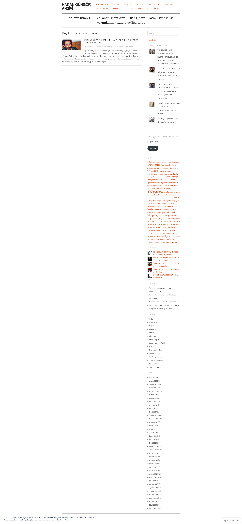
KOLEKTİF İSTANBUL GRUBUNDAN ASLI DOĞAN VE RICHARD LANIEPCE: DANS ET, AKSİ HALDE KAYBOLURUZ (168, 91)
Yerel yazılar (154, 367)
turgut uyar (175, 233)
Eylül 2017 (153, 412)
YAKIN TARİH (168, 4)
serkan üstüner (166, 230)
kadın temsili (160, 209)
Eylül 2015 (153, 484)
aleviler (174, 165)
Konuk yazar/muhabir (157, 343)
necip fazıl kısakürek (169, 221)
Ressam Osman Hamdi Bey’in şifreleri (164, 302)
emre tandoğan (168, 185)
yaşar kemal (170, 239)
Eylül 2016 (153, 443)
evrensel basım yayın (168, 192)
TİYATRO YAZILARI (102, 8)
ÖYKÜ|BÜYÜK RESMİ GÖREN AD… (166, 263)
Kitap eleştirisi (154, 340)
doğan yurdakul (157, 185)
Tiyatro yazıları (155, 357)
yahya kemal (160, 239)
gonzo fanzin (168, 198)
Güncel (152, 333)
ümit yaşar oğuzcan (170, 242)
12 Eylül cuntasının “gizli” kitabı (160, 309)
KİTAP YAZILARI (154, 4)
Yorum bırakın (129, 46)
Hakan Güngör (142, 8)
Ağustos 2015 (154, 488)
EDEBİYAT (127, 4)
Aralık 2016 (153, 433)
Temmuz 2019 (154, 384)
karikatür (168, 209)
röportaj (165, 227)
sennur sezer (155, 230)
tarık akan (162, 233)
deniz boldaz (170, 183)
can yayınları (151, 177)
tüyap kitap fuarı (175, 236)
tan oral (156, 233)
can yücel (158, 177)
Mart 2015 (153, 505)
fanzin (178, 192)
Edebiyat (152, 329)
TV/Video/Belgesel (156, 360)
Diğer (151, 326)
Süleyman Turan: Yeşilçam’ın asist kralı (164, 305)
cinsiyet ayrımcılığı (154, 180)
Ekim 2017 (153, 408)
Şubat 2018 (153, 402)
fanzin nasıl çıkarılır (153, 195)
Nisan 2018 (153, 395)
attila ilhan (158, 168)
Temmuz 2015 (154, 491)
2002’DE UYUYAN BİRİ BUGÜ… (165, 275)
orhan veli (170, 224)
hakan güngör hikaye (161, 201)
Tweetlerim (151, 40)
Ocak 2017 (153, 429)
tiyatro (168, 233)
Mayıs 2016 (153, 457)
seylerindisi (157, 278)
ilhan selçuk (164, 206)
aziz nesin (173, 168)
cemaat (164, 177)
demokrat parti (160, 183)
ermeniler (168, 188)
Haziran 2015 (154, 495)
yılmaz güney (157, 242)
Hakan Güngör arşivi (76, 6)
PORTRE (116, 4)
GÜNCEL (116, 8)
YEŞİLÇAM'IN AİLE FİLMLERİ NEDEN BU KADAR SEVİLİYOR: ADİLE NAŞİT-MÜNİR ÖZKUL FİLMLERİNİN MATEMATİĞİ (168, 57)
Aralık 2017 (153, 405)
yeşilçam (150, 242)
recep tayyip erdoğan (154, 227)
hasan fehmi (164, 203)
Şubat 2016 (153, 467)
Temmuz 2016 (154, 450)
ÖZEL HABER (128, 8)
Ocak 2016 (153, 470)
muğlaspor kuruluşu (163, 219)
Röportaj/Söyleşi (102, 4)
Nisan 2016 (153, 460)
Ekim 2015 (153, 481)
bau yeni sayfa (163, 174)
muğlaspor (151, 219)
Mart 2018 (153, 398)
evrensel (154, 191)
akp (169, 165)
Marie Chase (166, 255)
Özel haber (153, 322)
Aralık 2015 (153, 474)
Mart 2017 (153, 426)
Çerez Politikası (65, 520)
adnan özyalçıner (174, 162)
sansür (170, 227)
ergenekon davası (158, 188)
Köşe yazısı (153, 336)
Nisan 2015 (153, 502)
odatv (155, 224)
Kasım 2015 (153, 477)
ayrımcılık (165, 168)
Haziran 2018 (154, 391)
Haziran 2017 (154, 419)
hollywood (172, 203)
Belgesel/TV (140, 4)
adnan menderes (162, 162)
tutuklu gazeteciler (155, 236)
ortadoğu (176, 224)
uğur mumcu (151, 239)
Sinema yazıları (155, 353)
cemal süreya (172, 177)
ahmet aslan (153, 165)
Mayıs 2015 (153, 498)
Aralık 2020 (153, 381)
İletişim (156, 8)
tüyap (167, 236)
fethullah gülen (159, 198)
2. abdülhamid (151, 162)
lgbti (163, 213)
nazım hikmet (157, 221)
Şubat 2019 (153, 388)
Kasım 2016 (153, 436)
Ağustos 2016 (154, 446)
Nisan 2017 (153, 422)
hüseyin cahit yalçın (153, 206)
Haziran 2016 (154, 453)
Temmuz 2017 (154, 415)
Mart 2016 (153, 464)
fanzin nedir (164, 195)
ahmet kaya (164, 165)
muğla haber (170, 216)
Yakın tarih (119, 46)
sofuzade (164, 260)
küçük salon (157, 213)
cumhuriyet (167, 180)
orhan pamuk (162, 224)
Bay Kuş (159, 272)
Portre (151, 346)
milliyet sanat (159, 216)
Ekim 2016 (153, 440)
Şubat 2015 (153, 508)
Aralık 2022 (153, 377)
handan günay (155, 203)
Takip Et (153, 148)
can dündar (173, 174)
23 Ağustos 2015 (89, 46)
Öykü (151, 319)
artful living (151, 168)
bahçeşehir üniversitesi (156, 171)
